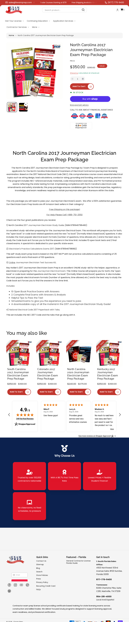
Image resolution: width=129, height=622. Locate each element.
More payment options (79, 105)
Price (72, 61)
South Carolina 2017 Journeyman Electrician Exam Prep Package (18, 374)
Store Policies (42, 575)
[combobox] (64, 10)
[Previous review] (9, 415)
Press (38, 578)
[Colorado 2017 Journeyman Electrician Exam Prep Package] (49, 353)
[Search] (83, 10)
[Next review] (120, 415)
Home (11, 35)
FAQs (38, 589)
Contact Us (41, 561)
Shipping (74, 73)
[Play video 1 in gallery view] (23, 107)
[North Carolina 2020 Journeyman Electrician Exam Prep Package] (79, 353)
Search (39, 571)
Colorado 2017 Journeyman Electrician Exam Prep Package (47, 374)
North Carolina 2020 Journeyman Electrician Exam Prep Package (78, 374)
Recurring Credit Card (45, 586)
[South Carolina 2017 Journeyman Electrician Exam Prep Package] (19, 353)
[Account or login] (117, 10)
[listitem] (29, 476)
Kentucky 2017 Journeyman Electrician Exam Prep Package (107, 374)
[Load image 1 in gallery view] (12, 107)
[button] (122, 10)
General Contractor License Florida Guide (78, 562)
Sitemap (40, 564)
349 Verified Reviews (25, 419)
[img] (25, 414)
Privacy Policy (42, 582)
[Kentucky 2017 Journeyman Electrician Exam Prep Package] (109, 353)
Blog (38, 568)
